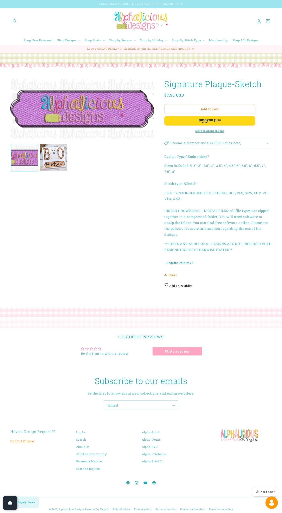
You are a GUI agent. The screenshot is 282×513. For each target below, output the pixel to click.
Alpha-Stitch (151, 432)
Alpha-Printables (154, 454)
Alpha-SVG (150, 447)
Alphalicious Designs (71, 509)
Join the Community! (91, 454)
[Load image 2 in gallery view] (53, 157)
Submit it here (22, 441)
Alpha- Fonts (151, 439)
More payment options (209, 130)
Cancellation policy (221, 509)
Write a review (177, 351)
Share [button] (172, 275)
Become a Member (89, 461)
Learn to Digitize (88, 469)
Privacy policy (143, 509)
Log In (80, 432)
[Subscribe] (173, 405)
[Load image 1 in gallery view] (24, 157)
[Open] (10, 503)
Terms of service (166, 509)
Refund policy (121, 509)
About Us (83, 447)
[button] (14, 21)
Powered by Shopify (97, 509)
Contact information (192, 509)
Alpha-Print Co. (153, 461)
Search (81, 439)
